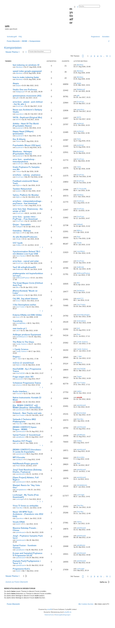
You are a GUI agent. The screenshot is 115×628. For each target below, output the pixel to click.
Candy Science (21, 344)
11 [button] (107, 56)
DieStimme (20, 295)
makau (79, 522)
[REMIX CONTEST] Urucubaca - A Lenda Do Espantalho (27, 451)
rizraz (18, 301)
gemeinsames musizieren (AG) (27, 96)
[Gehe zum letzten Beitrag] (84, 65)
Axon (18, 317)
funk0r (18, 524)
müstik (18, 402)
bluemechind (81, 413)
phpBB (49, 609)
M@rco (18, 185)
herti (78, 328)
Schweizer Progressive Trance (27, 383)
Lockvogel (19, 499)
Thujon (79, 376)
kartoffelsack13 (21, 337)
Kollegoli (19, 226)
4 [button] (97, 56)
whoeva (19, 385)
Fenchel (19, 393)
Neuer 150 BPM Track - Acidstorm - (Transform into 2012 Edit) (28, 514)
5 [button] (101, 56)
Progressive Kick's (21, 569)
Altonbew (19, 67)
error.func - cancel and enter (26, 261)
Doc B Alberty (19, 139)
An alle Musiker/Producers (25, 237)
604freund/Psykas (22, 278)
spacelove (19, 114)
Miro (17, 287)
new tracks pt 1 (20, 328)
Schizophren (81, 321)
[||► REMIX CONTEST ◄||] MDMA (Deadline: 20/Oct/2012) (26, 406)
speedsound (20, 410)
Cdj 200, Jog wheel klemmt (25, 299)
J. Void (18, 359)
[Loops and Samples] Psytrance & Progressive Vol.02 (27, 554)
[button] (83, 56)
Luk (17, 443)
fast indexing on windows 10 (26, 65)
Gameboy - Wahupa (22, 231)
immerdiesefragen (83, 315)
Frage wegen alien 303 (23, 377)
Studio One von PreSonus (25, 89)
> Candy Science (20, 349)
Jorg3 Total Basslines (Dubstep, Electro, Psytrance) (27, 471)
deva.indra (80, 457)
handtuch (19, 459)
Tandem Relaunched (22, 189)
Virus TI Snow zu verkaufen (25, 506)
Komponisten (13, 47)
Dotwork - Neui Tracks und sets (27, 413)
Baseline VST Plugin (22, 441)
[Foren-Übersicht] (37, 13)
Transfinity (17, 321)
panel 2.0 (80, 298)
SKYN (18, 119)
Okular (18, 239)
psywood (19, 379)
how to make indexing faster (26, 77)
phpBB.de (67, 612)
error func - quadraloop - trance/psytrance (24, 160)
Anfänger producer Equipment (27, 334)
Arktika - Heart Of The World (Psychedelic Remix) (26, 125)
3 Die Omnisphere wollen (24, 305)
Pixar (78, 237)
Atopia (16, 83)
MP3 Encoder (19, 457)
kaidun (79, 391)
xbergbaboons (21, 489)
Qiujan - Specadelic (22, 224)
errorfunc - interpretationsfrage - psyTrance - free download (27, 202)
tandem (18, 191)
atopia (18, 85)
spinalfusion (20, 437)
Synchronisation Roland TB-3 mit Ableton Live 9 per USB (26, 252)
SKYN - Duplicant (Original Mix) (27, 117)
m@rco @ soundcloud (23, 363)
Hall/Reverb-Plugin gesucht (25, 463)
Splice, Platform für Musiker (26, 195)
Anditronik (19, 269)
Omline (18, 245)
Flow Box (19, 424)
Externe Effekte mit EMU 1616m (27, 315)
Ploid (17, 466)
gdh (17, 98)
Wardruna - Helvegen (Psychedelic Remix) (22, 152)
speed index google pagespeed (27, 71)
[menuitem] (19, 36)
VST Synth (18, 243)
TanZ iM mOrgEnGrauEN (24, 267)
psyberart (19, 128)
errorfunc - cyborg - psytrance (26, 175)
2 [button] (91, 56)
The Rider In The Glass (23, 342)
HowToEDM (20, 373)
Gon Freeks (20, 307)
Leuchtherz (81, 251)
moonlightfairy (21, 323)
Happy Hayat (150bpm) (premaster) (23, 132)
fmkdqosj (80, 195)
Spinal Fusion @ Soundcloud (26, 435)
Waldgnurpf (20, 92)
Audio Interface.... (21, 391)
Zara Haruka (20, 256)
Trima (18, 171)
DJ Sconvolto (81, 189)
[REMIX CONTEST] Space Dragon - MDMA (24, 428)
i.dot (17, 330)
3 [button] (94, 56)
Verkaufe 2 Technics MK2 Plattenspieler (24, 420)
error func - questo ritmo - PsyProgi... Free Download (25, 218)
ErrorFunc (19, 106)
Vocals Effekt (19, 522)
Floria (18, 141)
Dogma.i (17, 357)
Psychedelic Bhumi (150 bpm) (26, 145)
